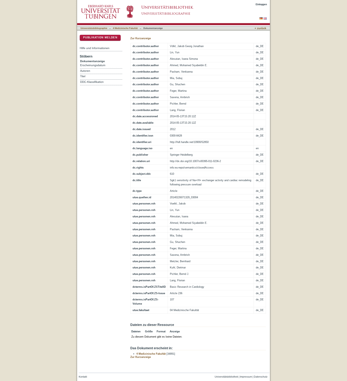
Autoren (85, 70)
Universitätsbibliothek (226, 376)
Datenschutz (260, 376)
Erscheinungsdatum (92, 65)
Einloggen (261, 4)
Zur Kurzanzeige (140, 38)
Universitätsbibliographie (94, 28)
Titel (82, 76)
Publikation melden (100, 37)
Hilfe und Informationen (94, 48)
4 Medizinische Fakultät (125, 28)
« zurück (260, 28)
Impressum (246, 376)
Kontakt (83, 376)
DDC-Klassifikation (92, 81)
